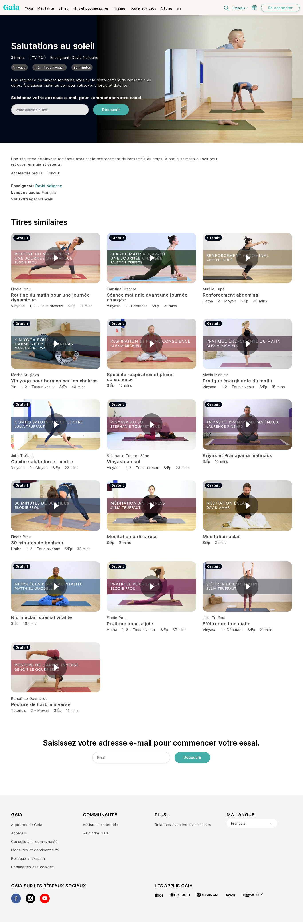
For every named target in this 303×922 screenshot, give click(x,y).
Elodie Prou (21, 289)
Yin (13, 387)
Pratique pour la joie (130, 623)
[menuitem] (29, 7)
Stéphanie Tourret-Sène (128, 455)
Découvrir (111, 110)
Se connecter (280, 8)
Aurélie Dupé (214, 289)
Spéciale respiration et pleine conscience (140, 377)
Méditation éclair (222, 536)
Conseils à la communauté (34, 841)
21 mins (170, 306)
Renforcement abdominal (231, 295)
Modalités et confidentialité (35, 850)
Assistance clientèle (100, 824)
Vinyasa (18, 306)
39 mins (260, 301)
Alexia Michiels (215, 375)
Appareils (19, 833)
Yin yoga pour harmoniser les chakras (54, 380)
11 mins (86, 306)
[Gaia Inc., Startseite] (11, 7)
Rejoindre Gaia (96, 833)
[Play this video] (56, 258)
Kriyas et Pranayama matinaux (237, 455)
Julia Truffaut (22, 455)
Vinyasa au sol (123, 461)
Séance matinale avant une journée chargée (147, 297)
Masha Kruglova (25, 375)
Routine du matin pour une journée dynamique (50, 297)
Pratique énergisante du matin (237, 380)
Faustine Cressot (121, 289)
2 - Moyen (228, 301)
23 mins (183, 467)
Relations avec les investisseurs (183, 824)
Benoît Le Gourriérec (29, 698)
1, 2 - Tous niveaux (46, 306)
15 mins (278, 387)
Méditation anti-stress (132, 536)
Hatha (208, 301)
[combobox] (252, 823)
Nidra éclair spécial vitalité (41, 617)
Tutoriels (18, 710)
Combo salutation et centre (42, 461)
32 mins (84, 549)
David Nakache (85, 57)
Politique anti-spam (28, 858)
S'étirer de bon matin (227, 623)
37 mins (180, 629)
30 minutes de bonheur (37, 542)
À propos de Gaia (26, 824)
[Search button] (227, 8)
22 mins (72, 467)
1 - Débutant (136, 306)
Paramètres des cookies (32, 867)
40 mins (79, 387)
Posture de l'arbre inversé (41, 704)
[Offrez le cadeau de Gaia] (254, 7)
